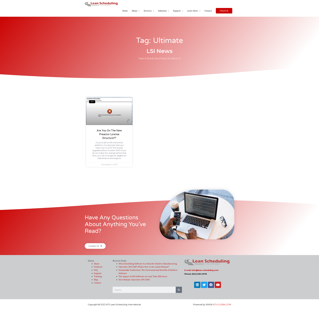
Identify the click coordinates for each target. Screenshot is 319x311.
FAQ (96, 270)
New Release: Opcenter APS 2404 (134, 279)
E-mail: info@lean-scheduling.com (201, 270)
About (96, 263)
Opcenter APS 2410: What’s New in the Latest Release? (144, 267)
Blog (96, 279)
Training (98, 276)
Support (97, 273)
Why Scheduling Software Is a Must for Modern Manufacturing (148, 263)
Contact (97, 282)
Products (98, 267)
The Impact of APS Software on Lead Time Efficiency (143, 276)
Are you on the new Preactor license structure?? (109, 134)
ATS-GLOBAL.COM (222, 304)
